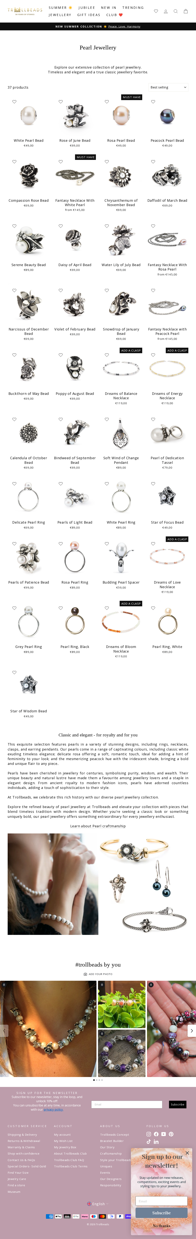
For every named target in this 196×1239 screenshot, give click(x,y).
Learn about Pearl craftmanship (98, 826)
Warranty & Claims (21, 1147)
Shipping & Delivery (22, 1134)
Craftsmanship (111, 1153)
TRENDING (133, 7)
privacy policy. (53, 1109)
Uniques (106, 1166)
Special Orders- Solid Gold (27, 1166)
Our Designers (111, 1179)
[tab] (94, 1080)
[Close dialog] (187, 1153)
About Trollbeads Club (70, 1153)
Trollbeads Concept (114, 1134)
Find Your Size (18, 1172)
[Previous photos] (4, 1031)
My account (62, 1134)
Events (105, 1172)
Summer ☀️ (61, 7)
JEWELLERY (60, 15)
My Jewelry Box (65, 1147)
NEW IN (109, 7)
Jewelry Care (17, 1179)
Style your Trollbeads (115, 1160)
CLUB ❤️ (114, 15)
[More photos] (192, 1031)
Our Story (107, 1147)
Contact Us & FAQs (21, 1160)
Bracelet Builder (112, 1141)
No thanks (161, 1225)
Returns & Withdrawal (24, 1141)
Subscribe (178, 1104)
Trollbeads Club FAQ (69, 1160)
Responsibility (110, 1185)
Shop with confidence (23, 1153)
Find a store (16, 1185)
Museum (14, 1192)
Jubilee (87, 7)
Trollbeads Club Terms (71, 1166)
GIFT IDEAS (89, 15)
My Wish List (63, 1141)
